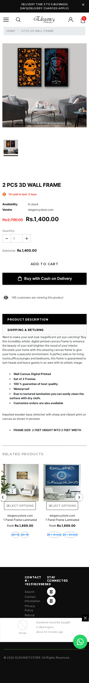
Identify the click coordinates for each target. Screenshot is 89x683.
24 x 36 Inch (70, 534)
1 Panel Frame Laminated (20, 520)
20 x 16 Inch (54, 534)
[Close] (85, 618)
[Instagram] (51, 601)
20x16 (15, 534)
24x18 (24, 534)
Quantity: (8, 230)
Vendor (7, 209)
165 (14, 297)
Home (10, 31)
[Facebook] (51, 591)
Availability (10, 204)
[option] (44, 86)
